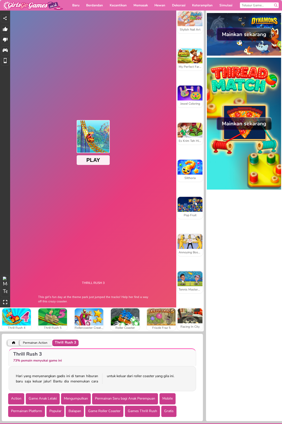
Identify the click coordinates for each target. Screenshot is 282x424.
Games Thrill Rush (142, 411)
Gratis (169, 411)
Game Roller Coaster (104, 411)
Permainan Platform (26, 411)
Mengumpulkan (76, 398)
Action (16, 398)
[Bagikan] (5, 18)
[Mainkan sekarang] (244, 55)
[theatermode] (5, 286)
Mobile (167, 398)
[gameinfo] (5, 50)
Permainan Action (35, 343)
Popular (55, 411)
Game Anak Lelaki (43, 398)
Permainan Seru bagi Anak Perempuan (125, 398)
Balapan (75, 411)
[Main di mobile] (5, 62)
